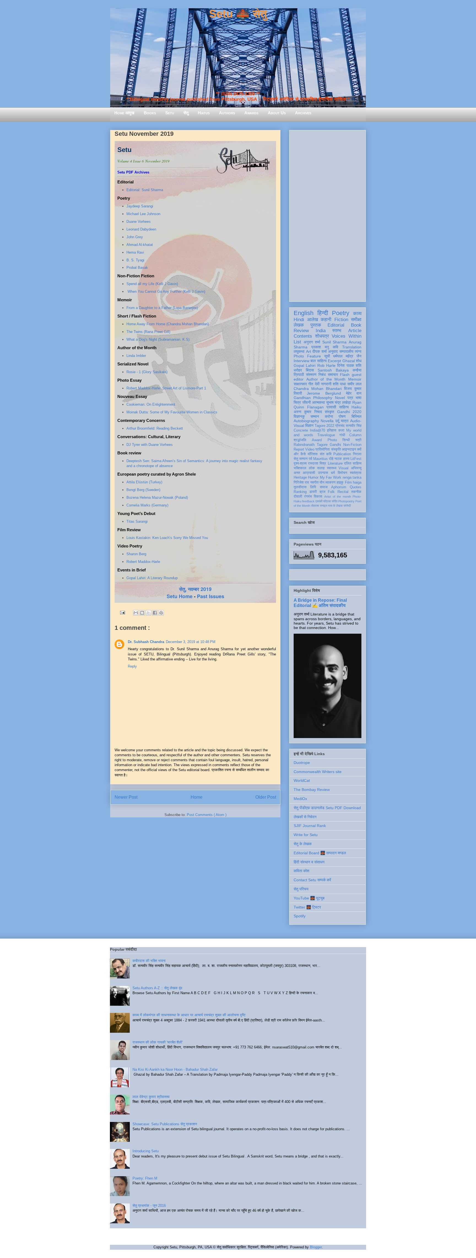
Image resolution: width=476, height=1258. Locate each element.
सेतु (185, 112)
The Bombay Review (312, 789)
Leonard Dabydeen (141, 229)
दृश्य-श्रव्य (300, 463)
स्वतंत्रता (355, 473)
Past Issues (210, 596)
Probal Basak (137, 267)
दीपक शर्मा (319, 351)
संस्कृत (329, 412)
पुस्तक (315, 325)
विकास (318, 496)
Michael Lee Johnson (143, 214)
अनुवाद (333, 351)
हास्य (346, 459)
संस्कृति (336, 449)
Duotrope (302, 762)
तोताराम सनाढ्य (319, 505)
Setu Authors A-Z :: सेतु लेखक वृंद (157, 988)
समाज (324, 487)
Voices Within (346, 336)
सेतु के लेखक (303, 844)
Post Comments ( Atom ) (206, 815)
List (297, 342)
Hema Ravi (135, 252)
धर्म (333, 473)
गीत (310, 384)
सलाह (320, 468)
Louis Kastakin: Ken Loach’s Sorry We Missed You (167, 538)
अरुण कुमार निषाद (308, 412)
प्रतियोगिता (322, 449)
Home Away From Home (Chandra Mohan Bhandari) (167, 324)
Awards (251, 112)
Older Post (265, 797)
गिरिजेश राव (301, 482)
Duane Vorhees (138, 221)
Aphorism (338, 487)
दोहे (331, 459)
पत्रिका (327, 501)
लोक (312, 468)
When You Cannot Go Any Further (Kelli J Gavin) (166, 291)
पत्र (350, 397)
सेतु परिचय (301, 889)
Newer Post (126, 797)
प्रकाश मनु (320, 347)
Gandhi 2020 (349, 412)
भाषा (358, 397)
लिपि (313, 487)
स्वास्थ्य (331, 468)
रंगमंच (308, 496)
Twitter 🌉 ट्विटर (307, 907)
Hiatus (204, 112)
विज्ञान (309, 425)
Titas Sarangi (137, 521)
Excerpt (334, 361)
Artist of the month (337, 496)
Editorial (336, 325)
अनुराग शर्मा (312, 342)
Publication (342, 454)
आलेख (312, 319)
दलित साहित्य (352, 463)
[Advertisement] (327, 214)
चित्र (297, 402)
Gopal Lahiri (304, 365)
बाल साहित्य (318, 361)
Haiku (356, 407)
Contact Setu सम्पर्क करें (312, 880)
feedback (308, 501)
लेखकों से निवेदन (305, 817)
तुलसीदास (300, 487)
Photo (332, 440)
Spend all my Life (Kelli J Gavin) (152, 284)
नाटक (338, 459)
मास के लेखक (335, 505)
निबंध (322, 374)
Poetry (340, 313)
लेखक (299, 325)
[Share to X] (148, 613)
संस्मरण (311, 374)
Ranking (300, 492)
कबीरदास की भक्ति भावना (149, 961)
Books (150, 112)
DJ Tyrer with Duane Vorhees (149, 445)
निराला (357, 454)
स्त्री (358, 440)
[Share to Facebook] (155, 613)
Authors (227, 112)
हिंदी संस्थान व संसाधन (309, 862)
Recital (342, 492)
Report (299, 449)
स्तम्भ (336, 330)
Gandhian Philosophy (313, 397)
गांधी (342, 435)
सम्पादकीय (346, 351)
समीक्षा (356, 319)
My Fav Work (331, 477)
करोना (329, 416)
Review (301, 330)
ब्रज (322, 492)
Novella (327, 421)
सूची (327, 356)
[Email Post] (122, 612)
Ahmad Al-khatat (139, 245)
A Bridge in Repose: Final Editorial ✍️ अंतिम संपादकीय (320, 603)
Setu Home (180, 596)
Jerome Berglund (324, 393)
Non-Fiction (352, 445)
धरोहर (298, 370)
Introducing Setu (145, 1151)
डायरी (313, 492)
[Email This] (136, 613)
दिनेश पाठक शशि (349, 365)
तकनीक (356, 492)
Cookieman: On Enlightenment (150, 404)
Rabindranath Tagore (311, 445)
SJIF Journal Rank (310, 825)
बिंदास (310, 370)
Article (354, 330)
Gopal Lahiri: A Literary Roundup (152, 578)
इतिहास (331, 430)
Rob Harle (326, 365)
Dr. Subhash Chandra (146, 642)
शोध (358, 361)
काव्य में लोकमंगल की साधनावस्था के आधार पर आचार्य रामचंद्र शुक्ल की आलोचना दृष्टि (188, 1015)
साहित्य (344, 407)
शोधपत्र (322, 336)
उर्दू (337, 421)
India (321, 330)
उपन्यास (323, 473)
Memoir (354, 379)
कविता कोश (301, 871)
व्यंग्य (358, 351)
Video (309, 449)
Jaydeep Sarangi (139, 206)
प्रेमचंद (340, 426)
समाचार (333, 374)
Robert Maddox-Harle (143, 562)
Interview (301, 361)
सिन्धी (346, 440)
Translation (351, 347)
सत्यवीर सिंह (353, 426)
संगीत (334, 501)
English (303, 313)
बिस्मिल (356, 416)
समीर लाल (354, 384)
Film (348, 482)
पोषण (342, 416)
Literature (335, 463)
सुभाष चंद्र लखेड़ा (338, 402)
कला (341, 430)
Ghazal (348, 361)
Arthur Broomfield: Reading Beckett (154, 428)
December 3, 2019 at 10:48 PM (190, 642)
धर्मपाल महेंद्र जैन (347, 356)
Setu (169, 112)
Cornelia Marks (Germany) (147, 505)
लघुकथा (299, 351)
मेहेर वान (353, 393)
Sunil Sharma (334, 342)
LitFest (355, 459)
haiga (357, 482)
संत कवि (325, 454)
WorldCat (302, 780)
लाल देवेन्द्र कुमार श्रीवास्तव (150, 1097)
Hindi (299, 319)
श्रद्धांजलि (300, 440)
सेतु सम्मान (300, 459)
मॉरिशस (313, 454)
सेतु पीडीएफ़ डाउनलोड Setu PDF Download (327, 808)
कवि (335, 347)
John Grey (134, 237)
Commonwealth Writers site (318, 771)
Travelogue (326, 435)
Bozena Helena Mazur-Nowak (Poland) (157, 497)
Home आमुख (124, 112)
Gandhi (335, 445)
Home (196, 797)
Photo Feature (307, 356)
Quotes (355, 487)
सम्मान (314, 416)
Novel (340, 397)
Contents (303, 336)
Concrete (301, 430)
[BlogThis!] (142, 613)
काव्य (357, 313)
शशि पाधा (339, 384)
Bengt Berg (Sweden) (143, 490)
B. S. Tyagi (135, 260)
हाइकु (340, 482)
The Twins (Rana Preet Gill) (148, 332)
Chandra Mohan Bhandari (318, 388)
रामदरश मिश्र (317, 463)
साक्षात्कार (300, 384)
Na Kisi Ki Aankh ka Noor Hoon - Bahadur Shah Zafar (175, 1069)
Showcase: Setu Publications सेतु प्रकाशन (164, 1124)
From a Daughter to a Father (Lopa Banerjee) (162, 308)
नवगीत (314, 482)
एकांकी (318, 501)
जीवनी (306, 402)
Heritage (300, 477)
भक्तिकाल (300, 468)
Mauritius (320, 459)
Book (356, 325)
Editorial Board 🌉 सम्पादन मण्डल (320, 853)
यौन (322, 482)
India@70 (317, 430)
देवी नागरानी (323, 384)
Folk (331, 492)
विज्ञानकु (299, 416)
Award (317, 440)
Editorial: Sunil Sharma (144, 190)
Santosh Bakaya (333, 370)
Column (355, 435)
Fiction (341, 319)
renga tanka (352, 477)
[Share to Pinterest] (161, 613)
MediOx (300, 798)
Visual (343, 468)
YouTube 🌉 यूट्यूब (309, 898)
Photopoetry (346, 501)
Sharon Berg (136, 554)
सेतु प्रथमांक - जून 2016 (149, 1205)
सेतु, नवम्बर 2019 (195, 589)
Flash (345, 374)
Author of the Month (326, 379)
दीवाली (298, 496)
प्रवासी (331, 407)
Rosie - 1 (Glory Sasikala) (146, 372)
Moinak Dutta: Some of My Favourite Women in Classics (171, 412)
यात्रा (344, 421)
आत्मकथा (318, 402)
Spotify (299, 916)
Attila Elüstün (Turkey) (144, 482)
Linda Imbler (136, 356)
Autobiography (306, 421)
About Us (277, 112)
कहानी (326, 319)
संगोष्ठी (347, 505)
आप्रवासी (309, 473)
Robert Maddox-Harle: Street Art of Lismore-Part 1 (166, 388)
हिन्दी (322, 313)
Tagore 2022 (324, 426)
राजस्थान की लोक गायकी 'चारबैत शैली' (157, 1042)
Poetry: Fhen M (144, 1178)
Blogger (316, 1247)
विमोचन (342, 473)
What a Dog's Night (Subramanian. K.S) (158, 339)
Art (308, 351)
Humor (313, 477)
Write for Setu (306, 835)
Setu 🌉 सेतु (238, 14)
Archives (303, 112)
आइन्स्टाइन (349, 449)
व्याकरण (330, 482)
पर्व (310, 459)
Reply (132, 666)
